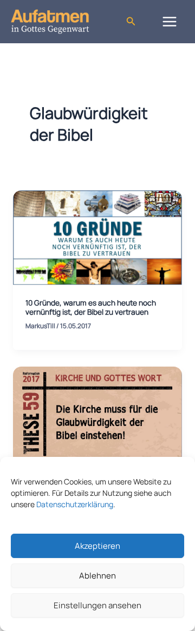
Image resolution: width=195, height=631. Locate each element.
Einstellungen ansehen (97, 605)
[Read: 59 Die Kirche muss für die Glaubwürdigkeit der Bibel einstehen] (97, 413)
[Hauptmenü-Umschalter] (169, 21)
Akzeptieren (97, 546)
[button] (131, 22)
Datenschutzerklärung (74, 504)
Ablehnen (97, 575)
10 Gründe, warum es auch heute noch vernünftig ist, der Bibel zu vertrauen (90, 307)
